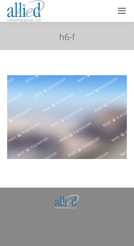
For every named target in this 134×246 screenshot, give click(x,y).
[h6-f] (67, 117)
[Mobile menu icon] (122, 11)
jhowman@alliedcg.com (34, 224)
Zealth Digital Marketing (92, 239)
